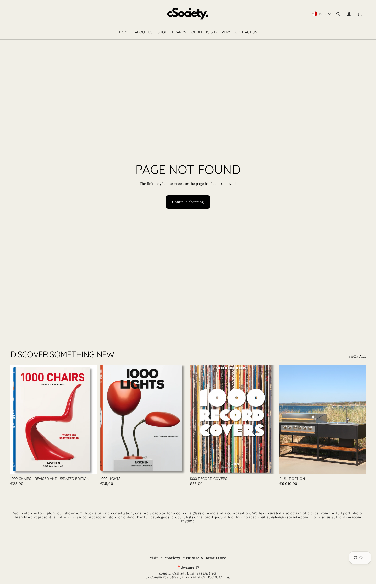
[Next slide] (89, 419)
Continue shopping (188, 202)
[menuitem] (124, 32)
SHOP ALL (357, 356)
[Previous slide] (18, 419)
